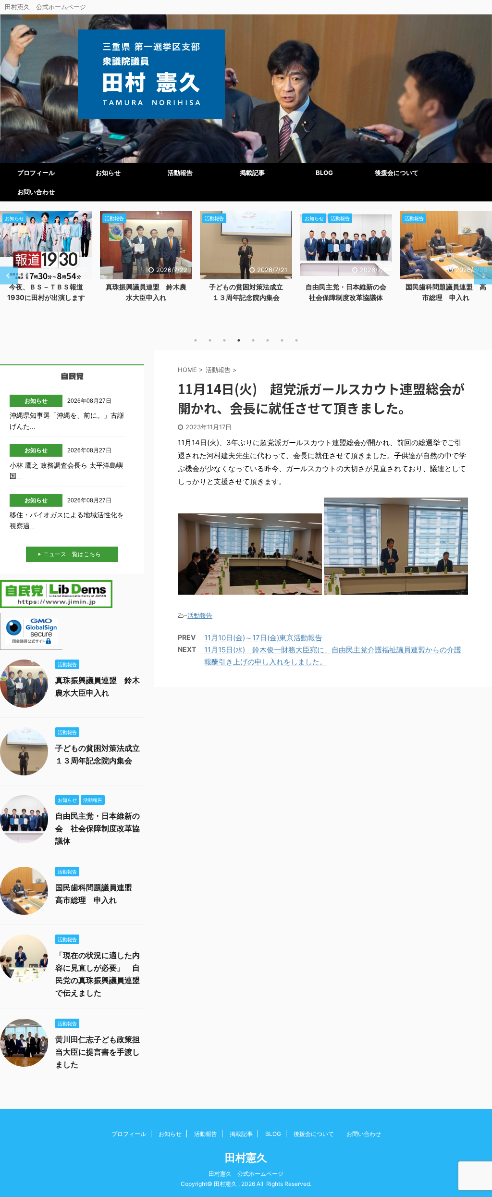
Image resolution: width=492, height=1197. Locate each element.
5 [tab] (253, 340)
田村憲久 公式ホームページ (246, 1173)
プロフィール (36, 172)
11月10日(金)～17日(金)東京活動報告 (263, 637)
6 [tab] (267, 340)
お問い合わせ (36, 192)
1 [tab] (195, 340)
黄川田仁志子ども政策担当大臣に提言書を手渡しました (97, 1052)
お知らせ (108, 172)
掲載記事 (252, 172)
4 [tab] (239, 340)
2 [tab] (210, 340)
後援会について (396, 172)
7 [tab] (282, 340)
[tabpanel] (46, 259)
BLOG (324, 172)
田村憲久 (246, 1157)
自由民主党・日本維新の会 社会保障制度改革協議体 (97, 828)
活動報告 (180, 172)
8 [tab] (296, 340)
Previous (9, 276)
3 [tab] (224, 340)
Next (483, 276)
